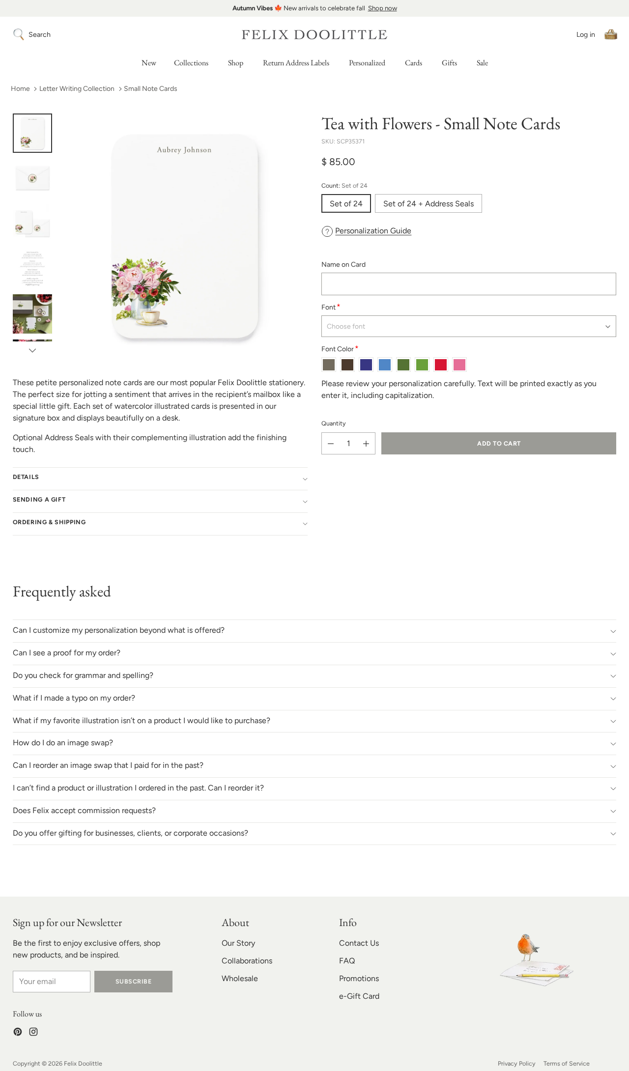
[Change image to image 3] (32, 223)
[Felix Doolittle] (314, 34)
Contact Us (359, 943)
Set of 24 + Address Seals (428, 203)
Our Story (238, 943)
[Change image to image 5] (32, 314)
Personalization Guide (373, 230)
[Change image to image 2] (32, 178)
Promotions (359, 978)
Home (20, 89)
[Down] (32, 350)
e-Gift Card (359, 996)
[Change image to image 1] (32, 133)
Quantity (333, 423)
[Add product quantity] (366, 443)
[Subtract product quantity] (331, 443)
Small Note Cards (150, 89)
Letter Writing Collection (76, 89)
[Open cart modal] (610, 34)
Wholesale (240, 978)
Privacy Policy (517, 1063)
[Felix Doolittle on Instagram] (33, 1033)
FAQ (347, 960)
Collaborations (247, 960)
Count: (344, 185)
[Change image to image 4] (32, 268)
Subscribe (133, 981)
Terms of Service (566, 1063)
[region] (314, 8)
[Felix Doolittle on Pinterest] (18, 1033)
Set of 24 (346, 203)
